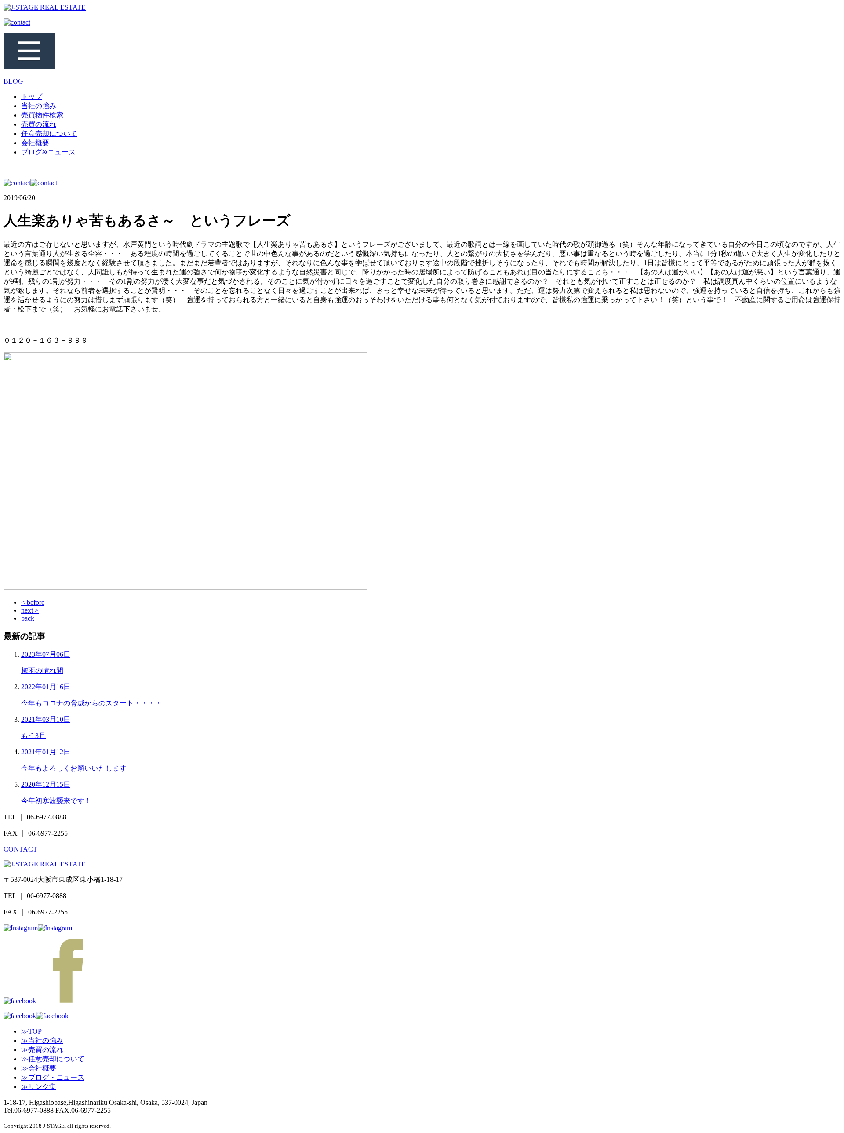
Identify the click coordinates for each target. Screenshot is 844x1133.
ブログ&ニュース (48, 152)
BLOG (13, 81)
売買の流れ (38, 124)
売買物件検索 (42, 115)
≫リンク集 (38, 1086)
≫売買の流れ (42, 1049)
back (27, 618)
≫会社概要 (38, 1068)
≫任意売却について (52, 1059)
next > (30, 610)
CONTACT (20, 849)
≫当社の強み (42, 1040)
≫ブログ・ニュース (52, 1077)
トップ (31, 96)
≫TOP (31, 1031)
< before (32, 602)
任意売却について (49, 133)
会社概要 (35, 142)
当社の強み (38, 106)
